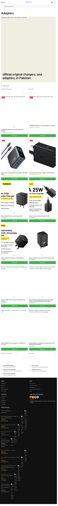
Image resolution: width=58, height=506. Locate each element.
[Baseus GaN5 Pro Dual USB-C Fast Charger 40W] (42, 240)
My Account (33, 383)
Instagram (3, 400)
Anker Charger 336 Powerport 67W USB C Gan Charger (13, 300)
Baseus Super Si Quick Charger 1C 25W (39, 216)
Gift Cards (3, 391)
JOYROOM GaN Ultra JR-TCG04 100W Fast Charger (12, 130)
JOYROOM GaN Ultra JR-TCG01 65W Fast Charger (42, 125)
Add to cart (14, 135)
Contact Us (32, 387)
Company (3, 383)
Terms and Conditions (35, 389)
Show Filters (6, 85)
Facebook (3, 396)
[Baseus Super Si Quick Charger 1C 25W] (42, 198)
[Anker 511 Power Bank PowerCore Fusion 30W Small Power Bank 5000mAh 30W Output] (42, 282)
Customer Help (33, 385)
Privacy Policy (4, 389)
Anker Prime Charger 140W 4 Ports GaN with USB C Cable (14, 173)
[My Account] (52, 2)
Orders (3, 385)
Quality (3, 387)
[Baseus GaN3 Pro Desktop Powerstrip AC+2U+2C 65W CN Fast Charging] (42, 325)
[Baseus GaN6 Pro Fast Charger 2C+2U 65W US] (14, 325)
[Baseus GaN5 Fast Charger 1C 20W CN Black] (14, 240)
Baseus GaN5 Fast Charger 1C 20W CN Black (12, 258)
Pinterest (3, 402)
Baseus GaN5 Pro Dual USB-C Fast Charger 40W (41, 258)
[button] (55, 2)
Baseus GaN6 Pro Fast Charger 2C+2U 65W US (13, 343)
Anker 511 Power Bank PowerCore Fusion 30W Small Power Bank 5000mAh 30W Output (41, 300)
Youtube (3, 404)
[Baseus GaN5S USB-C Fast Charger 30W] (14, 198)
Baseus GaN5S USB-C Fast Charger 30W (11, 216)
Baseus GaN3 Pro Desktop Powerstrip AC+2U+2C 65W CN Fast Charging (42, 343)
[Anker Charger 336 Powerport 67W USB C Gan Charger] (14, 282)
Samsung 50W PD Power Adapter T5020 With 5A (41, 173)
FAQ (31, 391)
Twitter (3, 398)
